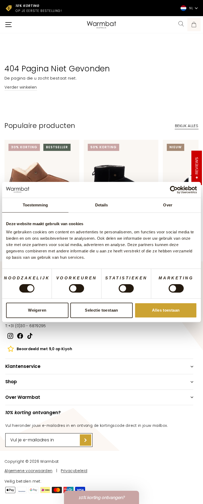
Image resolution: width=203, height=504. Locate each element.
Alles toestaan (165, 310)
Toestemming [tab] (35, 205)
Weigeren (37, 310)
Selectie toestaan (101, 310)
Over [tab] (167, 205)
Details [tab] (101, 205)
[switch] (76, 288)
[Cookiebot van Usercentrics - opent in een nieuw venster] (174, 190)
